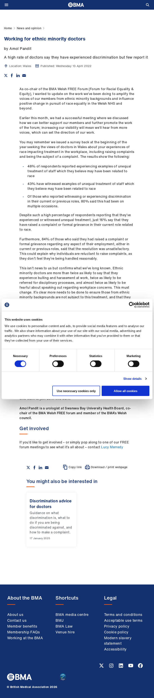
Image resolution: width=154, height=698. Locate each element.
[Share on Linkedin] (18, 75)
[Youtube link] (131, 666)
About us (15, 614)
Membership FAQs (23, 632)
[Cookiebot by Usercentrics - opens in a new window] (131, 305)
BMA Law (64, 626)
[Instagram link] (111, 666)
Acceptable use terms (123, 620)
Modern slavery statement (118, 640)
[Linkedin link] (121, 666)
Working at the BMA (25, 637)
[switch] (58, 364)
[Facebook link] (140, 666)
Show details (132, 378)
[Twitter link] (102, 666)
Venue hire (65, 632)
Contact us (16, 620)
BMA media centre (72, 614)
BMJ (60, 620)
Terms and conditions (123, 614)
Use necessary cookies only (76, 390)
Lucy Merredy (112, 447)
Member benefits (22, 626)
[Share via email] (24, 75)
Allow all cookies (125, 390)
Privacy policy (117, 626)
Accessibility (115, 649)
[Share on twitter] (6, 75)
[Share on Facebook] (12, 75)
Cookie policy (116, 632)
